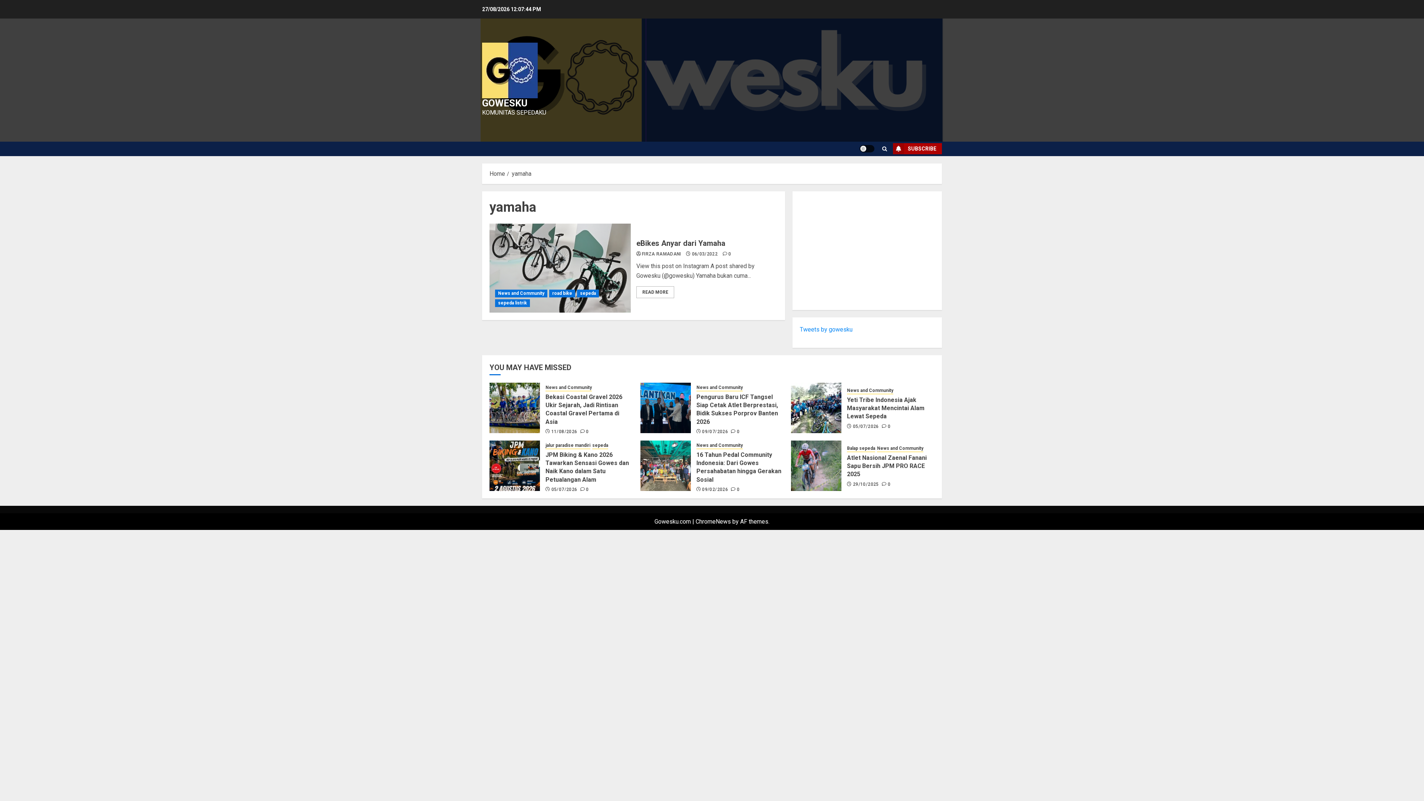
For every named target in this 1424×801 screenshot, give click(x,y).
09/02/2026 (715, 489)
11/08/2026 (564, 431)
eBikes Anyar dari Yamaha (680, 243)
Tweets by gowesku (826, 329)
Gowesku (504, 103)
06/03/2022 (705, 254)
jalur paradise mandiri (567, 445)
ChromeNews (713, 521)
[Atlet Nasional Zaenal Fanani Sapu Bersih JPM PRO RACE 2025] (816, 466)
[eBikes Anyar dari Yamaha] (560, 268)
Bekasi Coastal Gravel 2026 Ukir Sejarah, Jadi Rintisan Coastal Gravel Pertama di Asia (583, 409)
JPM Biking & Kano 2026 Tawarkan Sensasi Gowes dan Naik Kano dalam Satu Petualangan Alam (587, 467)
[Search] (884, 149)
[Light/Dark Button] (867, 148)
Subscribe (922, 149)
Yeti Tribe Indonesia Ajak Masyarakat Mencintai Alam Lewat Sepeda (885, 408)
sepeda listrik (512, 303)
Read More (655, 292)
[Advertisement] (867, 251)
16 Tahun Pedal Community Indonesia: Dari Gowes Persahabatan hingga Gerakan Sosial (738, 467)
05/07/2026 (866, 426)
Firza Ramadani (661, 254)
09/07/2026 (715, 431)
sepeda (588, 293)
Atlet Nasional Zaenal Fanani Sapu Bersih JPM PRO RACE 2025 (887, 466)
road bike (562, 293)
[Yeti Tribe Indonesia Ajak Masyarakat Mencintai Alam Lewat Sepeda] (816, 408)
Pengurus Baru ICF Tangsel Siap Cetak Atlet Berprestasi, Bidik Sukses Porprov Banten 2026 (737, 409)
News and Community (521, 293)
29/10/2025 (866, 484)
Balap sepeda (861, 448)
